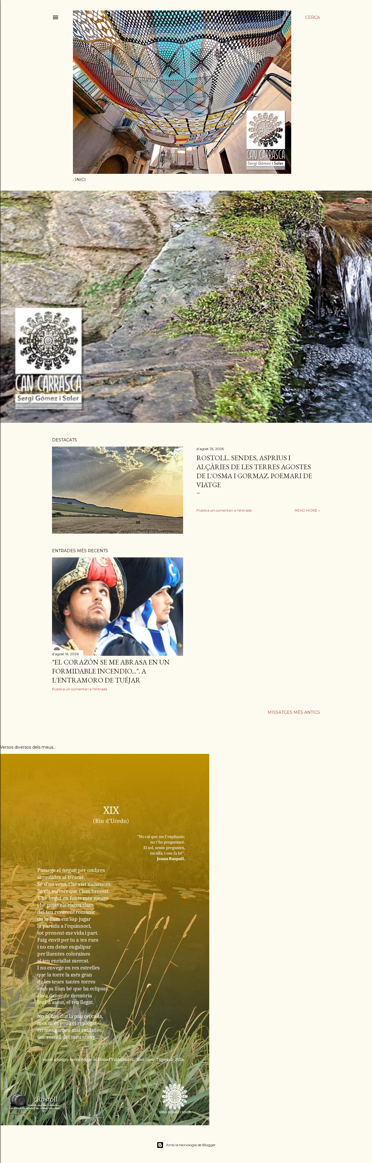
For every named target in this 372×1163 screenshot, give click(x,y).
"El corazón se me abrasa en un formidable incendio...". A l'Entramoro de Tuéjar (111, 671)
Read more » (307, 510)
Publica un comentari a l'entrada (224, 510)
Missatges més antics (294, 712)
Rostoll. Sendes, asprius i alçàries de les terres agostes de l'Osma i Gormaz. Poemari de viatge (254, 471)
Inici (80, 179)
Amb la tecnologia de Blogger (191, 1145)
